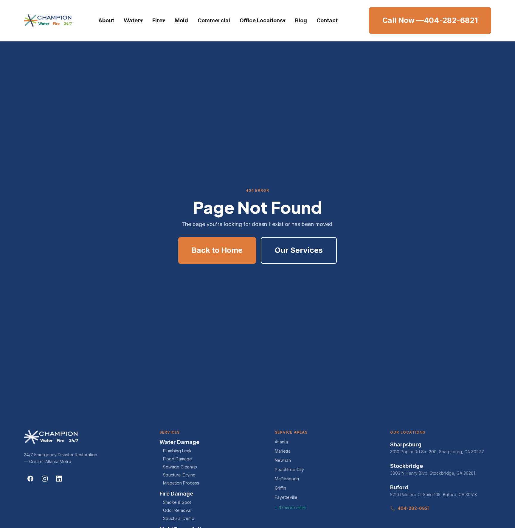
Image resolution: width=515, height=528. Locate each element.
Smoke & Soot (177, 502)
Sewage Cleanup (180, 466)
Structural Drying (179, 474)
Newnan (283, 460)
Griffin (280, 487)
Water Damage (179, 442)
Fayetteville (286, 497)
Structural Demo (178, 518)
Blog (301, 20)
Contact (327, 20)
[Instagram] (44, 478)
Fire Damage (176, 493)
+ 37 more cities (290, 507)
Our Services (299, 250)
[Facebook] (30, 478)
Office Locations (263, 20)
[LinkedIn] (59, 478)
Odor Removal (177, 510)
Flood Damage (177, 458)
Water (133, 20)
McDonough (287, 478)
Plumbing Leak (177, 450)
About (106, 20)
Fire (158, 20)
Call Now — (430, 20)
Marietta (283, 451)
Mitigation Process (181, 482)
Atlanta (281, 441)
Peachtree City (289, 469)
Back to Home (217, 250)
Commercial (214, 20)
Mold (181, 20)
